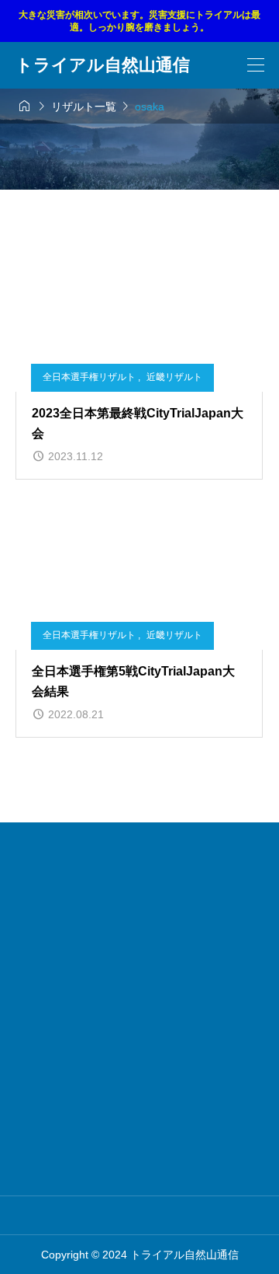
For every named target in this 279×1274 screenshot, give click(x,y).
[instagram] (96, 1215)
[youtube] (162, 1215)
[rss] (184, 1215)
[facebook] (139, 1215)
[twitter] (117, 1215)
